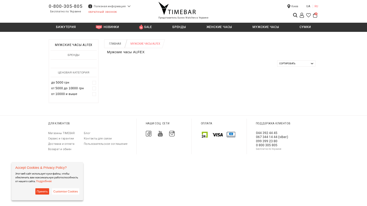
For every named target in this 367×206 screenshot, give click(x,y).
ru (316, 6)
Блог (87, 133)
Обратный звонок (102, 12)
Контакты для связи (98, 138)
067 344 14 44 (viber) (272, 137)
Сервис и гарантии (61, 138)
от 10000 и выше (64, 94)
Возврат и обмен (60, 149)
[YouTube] (160, 133)
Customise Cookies (65, 191)
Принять (42, 191)
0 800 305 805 (266, 145)
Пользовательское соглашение (105, 143)
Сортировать (287, 63)
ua (308, 6)
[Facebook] (148, 133)
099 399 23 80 (266, 141)
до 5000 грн (60, 82)
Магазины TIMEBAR (61, 133)
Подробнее (44, 181)
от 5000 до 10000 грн (67, 88)
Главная (115, 43)
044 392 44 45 (266, 133)
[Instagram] (172, 133)
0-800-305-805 (66, 6)
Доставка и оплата (61, 143)
